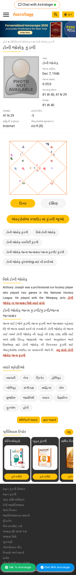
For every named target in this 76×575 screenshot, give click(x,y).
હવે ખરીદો (16, 476)
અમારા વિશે (9, 536)
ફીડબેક (7, 521)
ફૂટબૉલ (10, 407)
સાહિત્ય (46, 388)
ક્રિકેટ (40, 378)
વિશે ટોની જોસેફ (46, 232)
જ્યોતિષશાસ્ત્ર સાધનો (16, 515)
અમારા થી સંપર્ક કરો (15, 531)
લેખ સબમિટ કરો (12, 526)
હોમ (5, 41)
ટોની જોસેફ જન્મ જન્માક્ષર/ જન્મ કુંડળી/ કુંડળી (35, 252)
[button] (5, 29)
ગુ (69, 14)
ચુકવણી (8, 542)
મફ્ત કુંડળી (9, 494)
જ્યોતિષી (28, 397)
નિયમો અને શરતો (13, 552)
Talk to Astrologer (19, 567)
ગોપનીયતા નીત (12, 547)
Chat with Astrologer (36, 4)
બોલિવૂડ (11, 388)
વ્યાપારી (10, 378)
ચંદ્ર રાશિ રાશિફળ (13, 499)
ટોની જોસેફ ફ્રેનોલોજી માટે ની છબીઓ (29, 262)
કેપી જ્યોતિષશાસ (13, 505)
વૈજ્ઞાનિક (62, 397)
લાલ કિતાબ (10, 510)
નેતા (25, 378)
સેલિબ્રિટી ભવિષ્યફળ (21, 41)
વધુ (69, 432)
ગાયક (45, 397)
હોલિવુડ (56, 378)
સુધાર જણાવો (49, 419)
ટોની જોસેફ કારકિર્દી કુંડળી (22, 242)
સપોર (6, 558)
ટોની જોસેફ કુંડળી (17, 232)
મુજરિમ (10, 397)
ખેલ (61, 388)
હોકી (26, 407)
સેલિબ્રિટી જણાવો (28, 419)
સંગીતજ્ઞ (29, 388)
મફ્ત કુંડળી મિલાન (14, 489)
